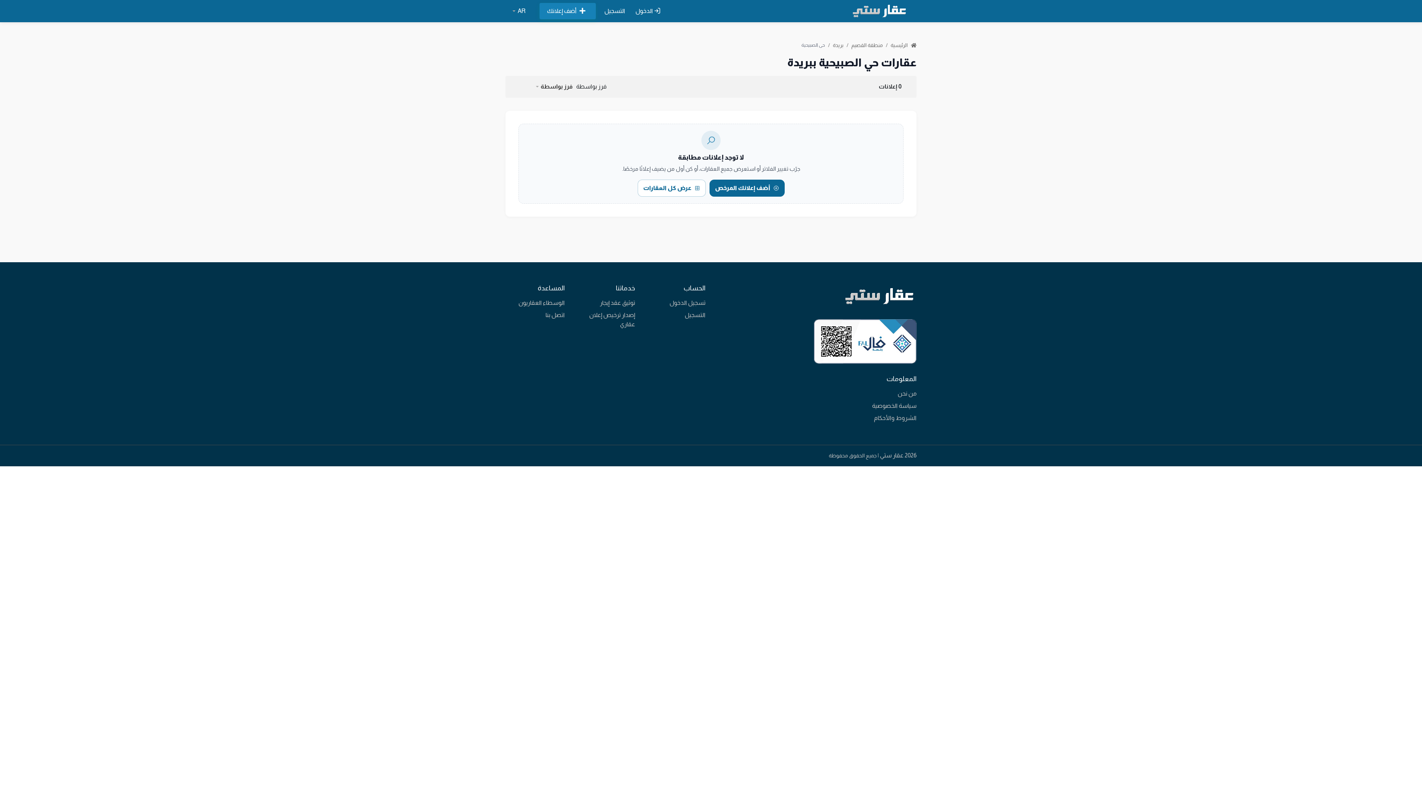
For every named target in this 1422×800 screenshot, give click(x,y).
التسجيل (614, 11)
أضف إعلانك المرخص (742, 188)
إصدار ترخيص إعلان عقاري (612, 319)
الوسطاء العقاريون (541, 303)
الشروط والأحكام (895, 418)
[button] (554, 86)
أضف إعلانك (562, 11)
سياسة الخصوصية (894, 406)
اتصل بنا (555, 315)
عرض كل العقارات (667, 188)
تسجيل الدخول (687, 303)
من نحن (907, 393)
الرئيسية (900, 45)
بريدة (838, 45)
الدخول (644, 11)
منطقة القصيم (867, 45)
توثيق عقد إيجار (617, 303)
